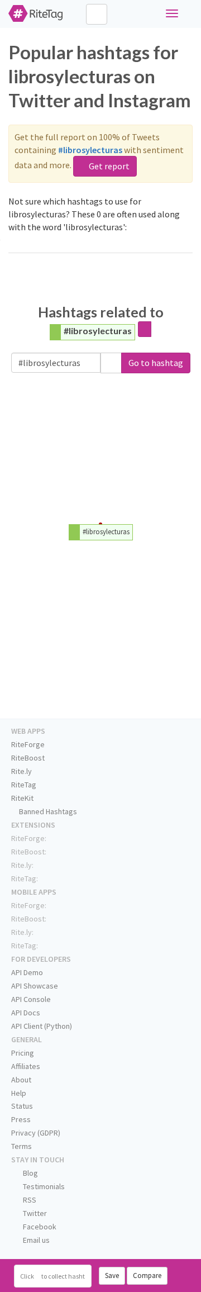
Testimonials (43, 1186)
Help (18, 1093)
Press (21, 1119)
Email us (35, 1240)
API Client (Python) (41, 1026)
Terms (21, 1146)
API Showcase (34, 986)
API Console (31, 999)
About (21, 1080)
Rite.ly (21, 771)
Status (22, 1106)
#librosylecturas (98, 330)
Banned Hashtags (47, 811)
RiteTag (23, 785)
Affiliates (25, 1066)
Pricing (22, 1053)
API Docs (25, 1013)
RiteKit (22, 798)
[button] (111, 363)
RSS (28, 1200)
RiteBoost (28, 758)
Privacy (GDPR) (35, 1133)
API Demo (27, 972)
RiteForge (28, 744)
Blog (29, 1173)
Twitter (34, 1213)
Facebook (38, 1227)
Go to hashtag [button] (155, 362)
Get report (108, 166)
